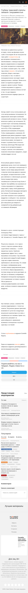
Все (25, 393)
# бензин (15, 449)
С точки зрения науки (6, 449)
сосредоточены (13, 57)
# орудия (16, 462)
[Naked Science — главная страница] (8, 2)
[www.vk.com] (9, 585)
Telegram (14, 372)
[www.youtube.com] (12, 585)
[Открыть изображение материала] (14, 36)
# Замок (10, 462)
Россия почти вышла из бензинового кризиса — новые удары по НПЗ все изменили (10, 444)
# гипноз (17, 26)
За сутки (3, 437)
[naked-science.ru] (22, 585)
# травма (18, 464)
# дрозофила (5, 477)
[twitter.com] (5, 585)
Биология (4, 475)
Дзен (14, 376)
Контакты (14, 526)
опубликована (10, 333)
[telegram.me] (19, 585)
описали (17, 344)
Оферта (14, 523)
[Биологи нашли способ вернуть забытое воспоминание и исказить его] (24, 471)
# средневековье (11, 464)
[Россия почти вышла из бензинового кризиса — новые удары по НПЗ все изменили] (24, 445)
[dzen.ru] (15, 585)
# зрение (23, 26)
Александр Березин (15, 410)
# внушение (11, 26)
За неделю (11, 437)
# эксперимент (5, 479)
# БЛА (3, 451)
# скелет (4, 464)
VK (14, 379)
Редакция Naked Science (16, 6)
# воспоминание (11, 475)
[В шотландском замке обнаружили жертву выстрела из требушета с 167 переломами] (24, 458)
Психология (4, 26)
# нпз (12, 451)
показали (12, 71)
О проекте (14, 529)
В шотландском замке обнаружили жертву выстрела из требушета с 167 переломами (11, 458)
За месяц (19, 437)
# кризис (8, 451)
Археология (4, 462)
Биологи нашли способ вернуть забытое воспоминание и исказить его (11, 471)
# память (11, 477)
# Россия (17, 451)
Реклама (14, 532)
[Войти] (26, 2)
